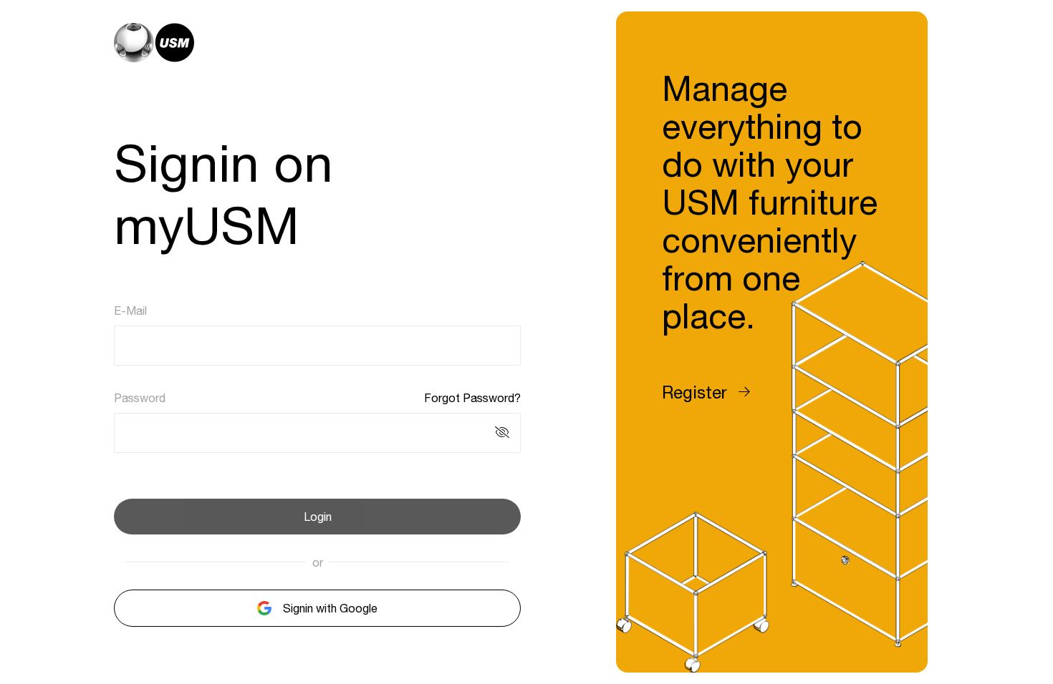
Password (139, 397)
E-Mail (130, 310)
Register (694, 392)
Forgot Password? (472, 397)
